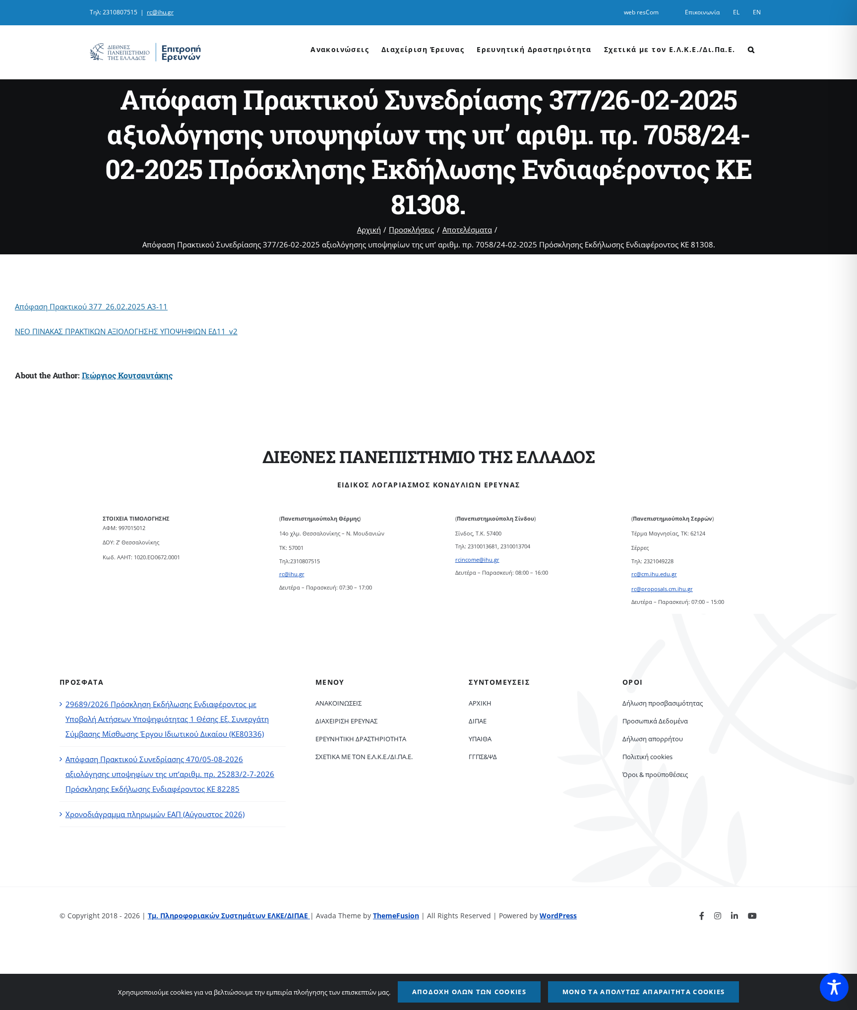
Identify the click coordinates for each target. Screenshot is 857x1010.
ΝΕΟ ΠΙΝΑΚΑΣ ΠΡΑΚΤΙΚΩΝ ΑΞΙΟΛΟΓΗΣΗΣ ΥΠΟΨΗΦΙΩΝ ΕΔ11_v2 (126, 331)
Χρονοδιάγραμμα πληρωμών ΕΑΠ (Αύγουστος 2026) (155, 814)
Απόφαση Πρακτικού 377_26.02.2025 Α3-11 (91, 306)
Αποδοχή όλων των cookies (469, 991)
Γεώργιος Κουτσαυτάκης (127, 375)
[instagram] (717, 916)
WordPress (558, 915)
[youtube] (752, 916)
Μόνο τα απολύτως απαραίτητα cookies (643, 991)
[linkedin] (734, 916)
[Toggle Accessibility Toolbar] (834, 987)
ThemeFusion (396, 915)
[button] (751, 48)
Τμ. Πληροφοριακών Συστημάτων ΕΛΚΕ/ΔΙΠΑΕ (229, 915)
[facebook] (701, 916)
